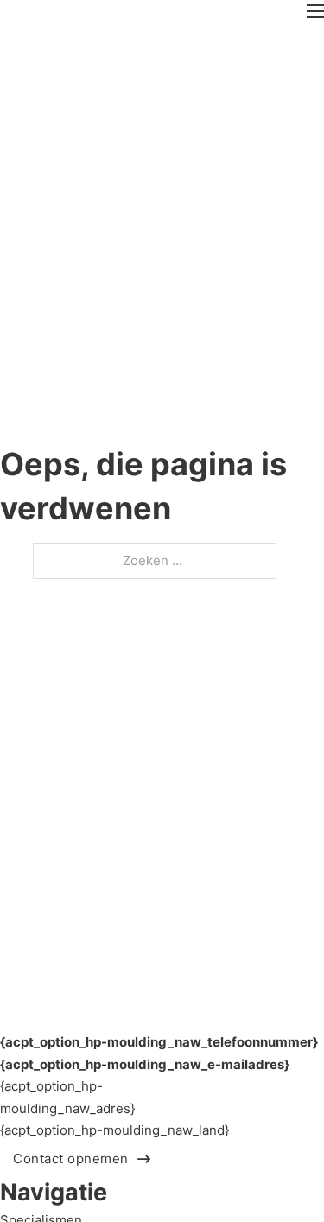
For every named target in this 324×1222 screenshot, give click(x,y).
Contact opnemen (71, 1158)
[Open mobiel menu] (315, 11)
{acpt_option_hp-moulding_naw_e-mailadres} (144, 1064)
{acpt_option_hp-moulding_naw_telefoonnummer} (159, 1042)
